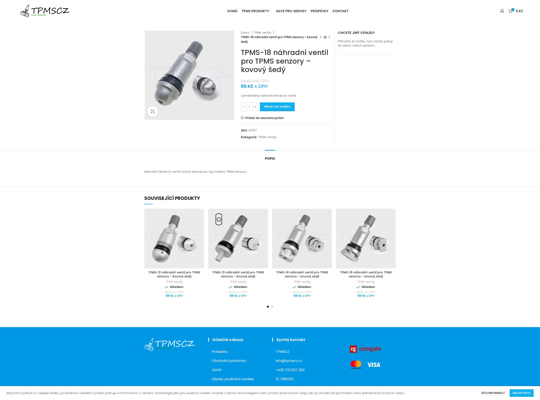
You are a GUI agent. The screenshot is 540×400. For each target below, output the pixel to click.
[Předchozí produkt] (321, 37)
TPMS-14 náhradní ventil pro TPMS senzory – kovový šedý (302, 274)
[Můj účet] (502, 11)
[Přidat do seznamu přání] (201, 215)
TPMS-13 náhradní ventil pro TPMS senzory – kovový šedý (238, 274)
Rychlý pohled (201, 234)
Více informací (493, 393)
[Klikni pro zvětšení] (152, 111)
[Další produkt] (329, 37)
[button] (201, 225)
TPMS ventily (263, 33)
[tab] (270, 156)
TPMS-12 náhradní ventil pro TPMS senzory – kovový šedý (174, 274)
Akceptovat (522, 393)
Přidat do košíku (277, 107)
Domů (245, 33)
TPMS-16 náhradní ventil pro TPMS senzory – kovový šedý (366, 274)
